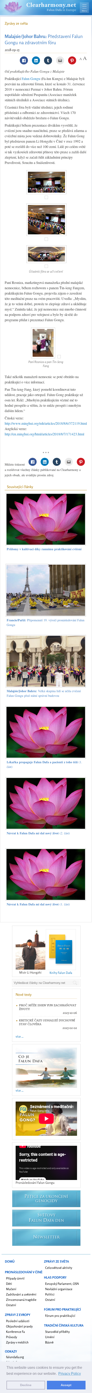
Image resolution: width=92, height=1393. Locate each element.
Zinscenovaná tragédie (21, 1299)
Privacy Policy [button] (69, 1373)
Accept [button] (66, 1385)
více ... (19, 1036)
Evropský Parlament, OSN (62, 1283)
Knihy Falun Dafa (61, 973)
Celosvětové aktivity (58, 1267)
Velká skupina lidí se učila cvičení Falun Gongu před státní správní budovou (44, 693)
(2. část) (38, 833)
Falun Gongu (31, 78)
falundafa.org (15, 1357)
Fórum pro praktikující (60, 1315)
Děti (9, 1283)
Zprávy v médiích (17, 1342)
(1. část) (38, 904)
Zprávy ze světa (16, 23)
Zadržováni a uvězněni (21, 1294)
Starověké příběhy (57, 1331)
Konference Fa (15, 1331)
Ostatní (11, 1305)
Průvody (11, 1337)
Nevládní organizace (58, 1289)
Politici (49, 1294)
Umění (49, 1337)
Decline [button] (25, 1385)
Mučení (11, 1289)
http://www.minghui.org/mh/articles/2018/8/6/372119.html (46, 423)
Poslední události (17, 1321)
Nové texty (23, 994)
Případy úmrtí (15, 1278)
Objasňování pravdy (19, 1326)
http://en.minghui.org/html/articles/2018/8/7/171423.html (44, 434)
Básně (49, 1342)
